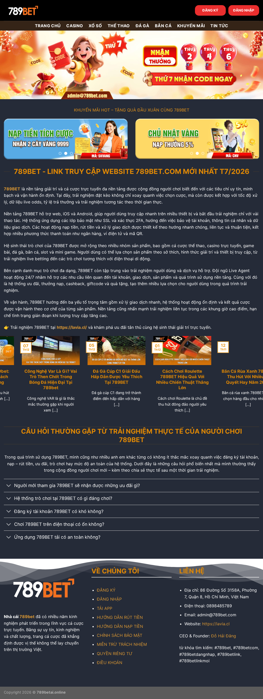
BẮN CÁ (163, 25)
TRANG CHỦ (48, 25)
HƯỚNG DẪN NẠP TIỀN (120, 626)
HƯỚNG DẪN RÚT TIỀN (120, 617)
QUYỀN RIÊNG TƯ (115, 653)
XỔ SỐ (95, 25)
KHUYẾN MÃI (191, 25)
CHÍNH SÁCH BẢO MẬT (119, 635)
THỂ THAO (119, 25)
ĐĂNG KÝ (210, 10)
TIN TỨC (219, 25)
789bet (27, 616)
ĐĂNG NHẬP (243, 10)
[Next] (118, 140)
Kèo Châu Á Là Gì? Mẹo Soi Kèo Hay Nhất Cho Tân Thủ (99, 377)
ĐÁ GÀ (142, 25)
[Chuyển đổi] (9, 486)
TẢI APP (104, 608)
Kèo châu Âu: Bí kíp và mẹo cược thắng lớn (164, 374)
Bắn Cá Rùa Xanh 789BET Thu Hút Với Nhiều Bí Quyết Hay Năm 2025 (32, 377)
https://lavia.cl (216, 623)
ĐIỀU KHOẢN (109, 662)
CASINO (74, 25)
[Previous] (12, 140)
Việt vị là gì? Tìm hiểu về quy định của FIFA (230, 374)
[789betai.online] (32, 10)
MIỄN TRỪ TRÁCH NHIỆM (122, 644)
